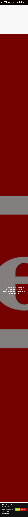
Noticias (9, 287)
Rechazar (23, 509)
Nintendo (5, 287)
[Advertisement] (14, 19)
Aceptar (17, 509)
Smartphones (13, 287)
